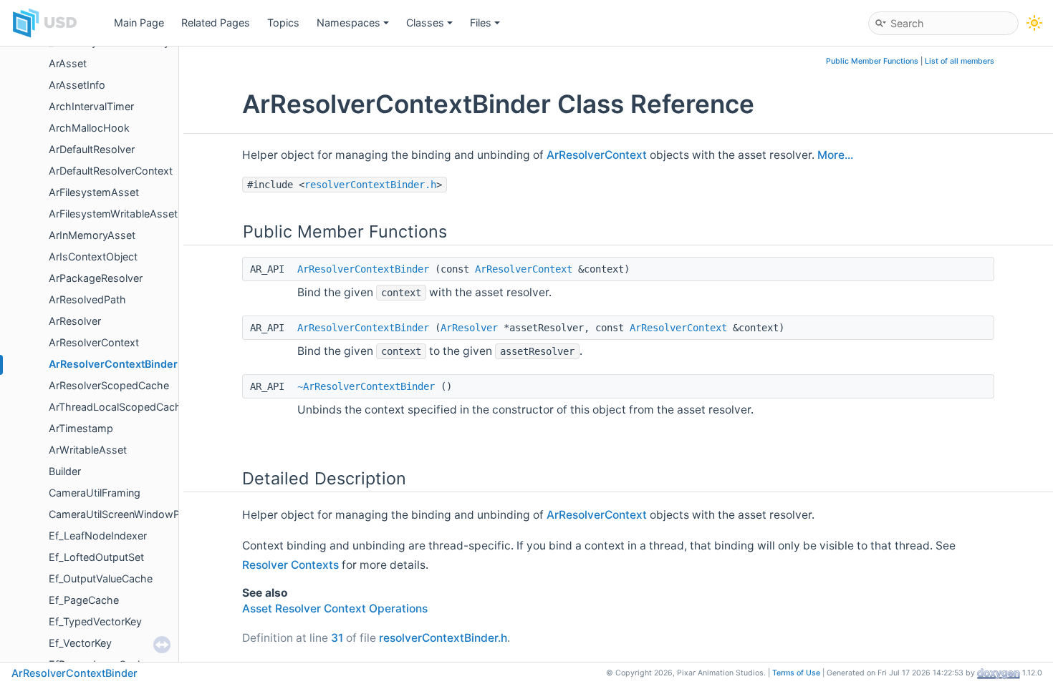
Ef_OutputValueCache (101, 578)
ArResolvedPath (87, 299)
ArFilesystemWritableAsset (113, 213)
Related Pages (215, 22)
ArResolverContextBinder (113, 364)
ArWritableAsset (88, 450)
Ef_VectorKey (80, 643)
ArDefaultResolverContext (111, 171)
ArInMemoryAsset (92, 235)
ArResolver (75, 321)
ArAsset (68, 63)
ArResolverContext (94, 342)
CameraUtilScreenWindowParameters (139, 514)
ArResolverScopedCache (109, 385)
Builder (65, 471)
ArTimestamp (81, 428)
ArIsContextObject (93, 256)
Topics (283, 22)
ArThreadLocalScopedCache (118, 407)
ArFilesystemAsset (94, 192)
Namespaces (348, 22)
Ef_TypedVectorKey (95, 621)
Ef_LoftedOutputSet (96, 557)
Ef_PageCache (84, 600)
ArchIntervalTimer (91, 106)
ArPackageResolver (96, 278)
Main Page (139, 22)
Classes (425, 22)
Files (480, 22)
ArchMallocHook (89, 128)
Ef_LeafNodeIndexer (98, 535)
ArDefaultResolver (92, 149)
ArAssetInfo (77, 85)
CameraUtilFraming (94, 493)
